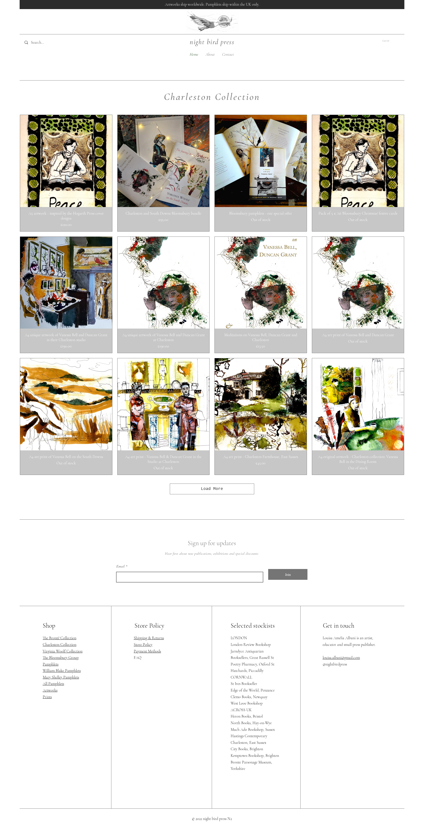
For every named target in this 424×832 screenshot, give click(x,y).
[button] (389, 40)
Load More (212, 489)
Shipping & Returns (149, 638)
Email (120, 566)
